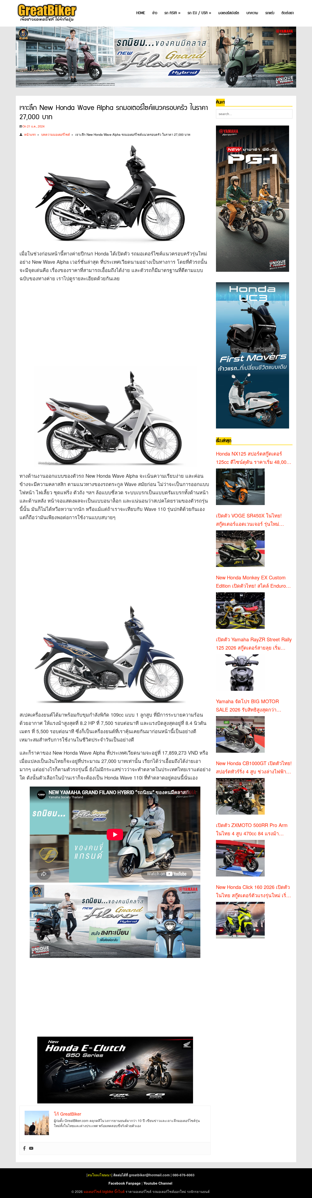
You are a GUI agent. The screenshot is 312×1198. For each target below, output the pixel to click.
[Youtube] (31, 1148)
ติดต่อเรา (288, 13)
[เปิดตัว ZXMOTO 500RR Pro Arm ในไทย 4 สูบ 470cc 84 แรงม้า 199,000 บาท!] (240, 858)
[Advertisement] (108, 321)
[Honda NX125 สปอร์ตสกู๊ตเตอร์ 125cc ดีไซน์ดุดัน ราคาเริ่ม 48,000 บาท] (240, 486)
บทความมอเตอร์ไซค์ (55, 134)
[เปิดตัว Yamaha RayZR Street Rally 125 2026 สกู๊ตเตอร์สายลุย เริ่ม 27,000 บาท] (240, 672)
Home (140, 13)
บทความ (252, 13)
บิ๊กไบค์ (119, 1191)
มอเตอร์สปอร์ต (228, 13)
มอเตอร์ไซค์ (92, 1191)
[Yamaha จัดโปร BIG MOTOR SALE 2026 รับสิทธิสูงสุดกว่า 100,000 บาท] (240, 734)
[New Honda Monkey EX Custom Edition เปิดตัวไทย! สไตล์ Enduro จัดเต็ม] (240, 610)
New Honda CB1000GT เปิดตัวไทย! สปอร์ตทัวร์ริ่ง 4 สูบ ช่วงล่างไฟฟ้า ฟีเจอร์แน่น (254, 768)
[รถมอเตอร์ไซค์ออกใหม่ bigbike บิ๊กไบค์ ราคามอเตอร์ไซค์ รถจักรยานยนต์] (47, 13)
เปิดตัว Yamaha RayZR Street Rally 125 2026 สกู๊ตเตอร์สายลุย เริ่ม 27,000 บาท (254, 644)
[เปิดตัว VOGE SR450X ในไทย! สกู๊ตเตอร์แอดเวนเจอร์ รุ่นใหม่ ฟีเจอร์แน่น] (240, 548)
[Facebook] (24, 1148)
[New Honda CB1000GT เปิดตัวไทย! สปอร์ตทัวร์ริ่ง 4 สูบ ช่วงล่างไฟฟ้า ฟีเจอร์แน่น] (240, 796)
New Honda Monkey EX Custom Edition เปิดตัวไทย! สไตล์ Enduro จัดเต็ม (251, 582)
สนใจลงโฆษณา (99, 1174)
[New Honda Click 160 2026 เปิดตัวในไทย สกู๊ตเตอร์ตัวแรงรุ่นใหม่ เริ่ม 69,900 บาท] (240, 920)
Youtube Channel (158, 1183)
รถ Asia (172, 13)
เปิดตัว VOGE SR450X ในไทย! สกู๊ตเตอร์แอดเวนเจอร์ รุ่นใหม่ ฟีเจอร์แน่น (249, 520)
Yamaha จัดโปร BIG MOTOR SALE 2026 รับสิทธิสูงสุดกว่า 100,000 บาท (247, 706)
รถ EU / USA (199, 13)
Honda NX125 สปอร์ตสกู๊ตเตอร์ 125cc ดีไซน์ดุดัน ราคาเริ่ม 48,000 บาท (252, 458)
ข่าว (154, 13)
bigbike (107, 1191)
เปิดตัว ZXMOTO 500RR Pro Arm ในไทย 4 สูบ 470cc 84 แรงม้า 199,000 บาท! (252, 829)
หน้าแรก (30, 134)
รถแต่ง (269, 13)
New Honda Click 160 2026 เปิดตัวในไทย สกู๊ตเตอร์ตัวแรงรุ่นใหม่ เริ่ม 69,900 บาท (253, 891)
